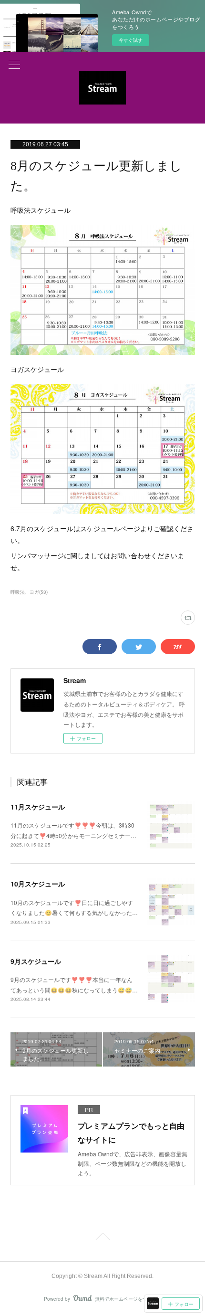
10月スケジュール (37, 883)
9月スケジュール (35, 961)
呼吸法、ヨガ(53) (29, 592)
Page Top (102, 1238)
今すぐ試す (131, 40)
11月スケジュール (37, 806)
